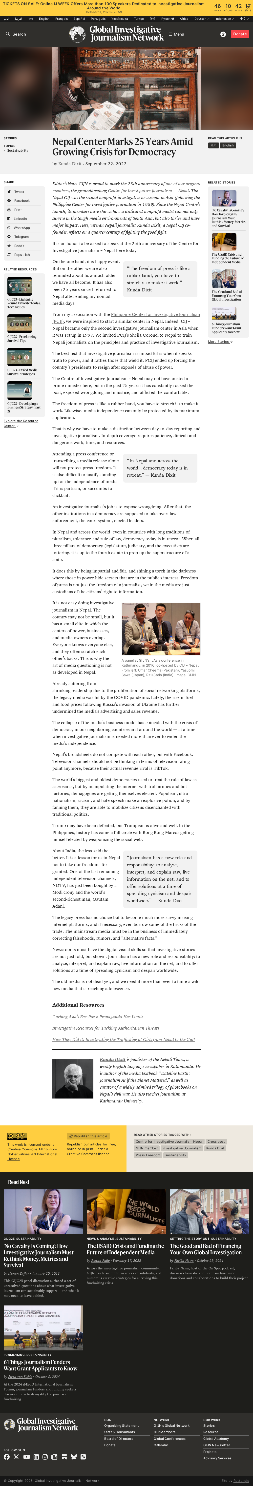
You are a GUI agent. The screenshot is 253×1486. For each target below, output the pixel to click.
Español (79, 18)
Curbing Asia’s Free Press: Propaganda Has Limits (97, 1016)
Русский (167, 18)
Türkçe (139, 18)
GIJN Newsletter (216, 1445)
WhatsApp (21, 228)
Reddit (18, 246)
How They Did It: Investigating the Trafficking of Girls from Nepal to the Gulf (123, 1039)
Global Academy (216, 1439)
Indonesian (223, 18)
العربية (18, 18)
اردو (6, 18)
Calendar (161, 1445)
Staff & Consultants (119, 1432)
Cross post (216, 1141)
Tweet (18, 192)
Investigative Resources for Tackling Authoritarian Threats (105, 1028)
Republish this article (90, 1136)
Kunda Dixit (70, 163)
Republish (21, 255)
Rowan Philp (100, 1260)
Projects (209, 1452)
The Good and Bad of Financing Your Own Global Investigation (206, 1249)
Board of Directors (118, 1439)
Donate (240, 34)
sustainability (175, 1155)
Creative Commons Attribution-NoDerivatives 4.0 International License (32, 1154)
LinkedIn (20, 219)
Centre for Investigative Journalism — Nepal (148, 190)
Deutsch (200, 18)
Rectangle (241, 1481)
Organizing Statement (121, 1425)
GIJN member (147, 1148)
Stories (10, 138)
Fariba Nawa (184, 1260)
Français (61, 18)
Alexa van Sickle (20, 1376)
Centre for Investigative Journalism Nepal (169, 1141)
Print (17, 210)
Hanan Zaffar (18, 1273)
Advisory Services (217, 1458)
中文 (243, 18)
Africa (184, 18)
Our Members (164, 1432)
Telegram (21, 237)
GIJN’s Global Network (171, 1425)
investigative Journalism (182, 1148)
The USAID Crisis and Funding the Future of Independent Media (125, 1249)
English (44, 18)
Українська (119, 18)
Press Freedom (148, 1155)
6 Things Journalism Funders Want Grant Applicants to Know (41, 1365)
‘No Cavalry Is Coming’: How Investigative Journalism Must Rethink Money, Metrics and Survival (39, 1255)
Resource (210, 1432)
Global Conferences (170, 1439)
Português (98, 18)
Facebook (21, 201)
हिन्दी (152, 18)
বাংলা (30, 18)
